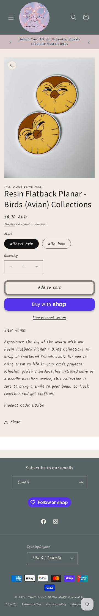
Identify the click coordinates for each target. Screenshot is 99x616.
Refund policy (31, 604)
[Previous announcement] (10, 42)
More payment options (49, 317)
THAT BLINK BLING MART (47, 597)
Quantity (11, 256)
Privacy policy (56, 604)
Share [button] (15, 422)
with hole (56, 244)
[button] (11, 17)
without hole (21, 244)
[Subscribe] (81, 482)
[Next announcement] (89, 42)
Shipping (9, 224)
